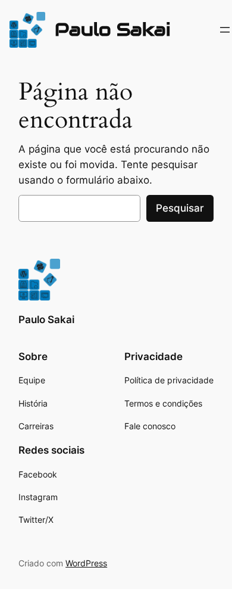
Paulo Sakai (113, 29)
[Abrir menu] (225, 30)
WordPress (86, 563)
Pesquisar (180, 208)
